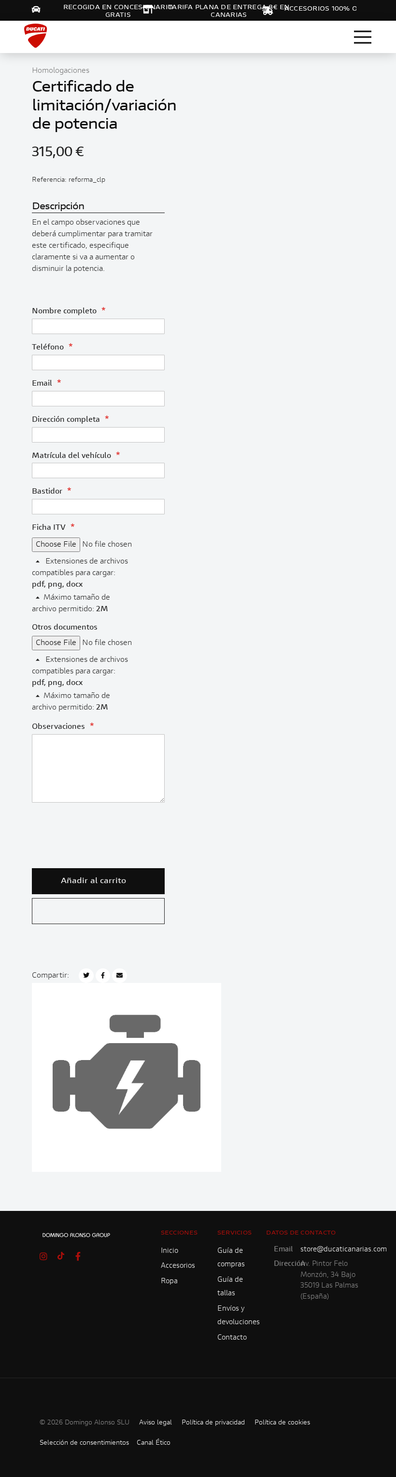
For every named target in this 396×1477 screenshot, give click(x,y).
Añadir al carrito (93, 881)
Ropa (169, 1281)
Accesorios (178, 1266)
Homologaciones (60, 71)
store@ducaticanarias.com (343, 1249)
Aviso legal (155, 1423)
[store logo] (35, 36)
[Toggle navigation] (363, 37)
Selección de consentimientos (84, 1443)
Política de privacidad (213, 1423)
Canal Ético (153, 1443)
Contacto (232, 1338)
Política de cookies (282, 1423)
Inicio (169, 1251)
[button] (98, 911)
